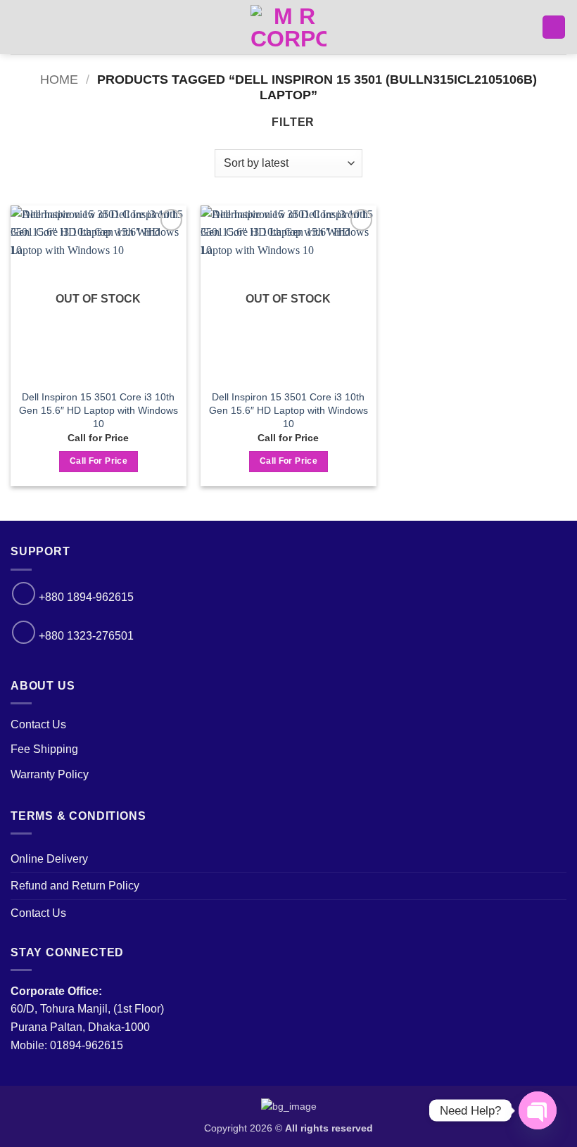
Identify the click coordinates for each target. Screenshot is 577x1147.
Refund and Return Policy (75, 886)
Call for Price (98, 461)
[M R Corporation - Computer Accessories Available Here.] (288, 27)
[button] (19, 27)
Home (59, 79)
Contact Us (38, 724)
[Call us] (23, 593)
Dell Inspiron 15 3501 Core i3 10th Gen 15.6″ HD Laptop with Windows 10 (98, 410)
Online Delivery (49, 859)
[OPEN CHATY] (538, 1110)
